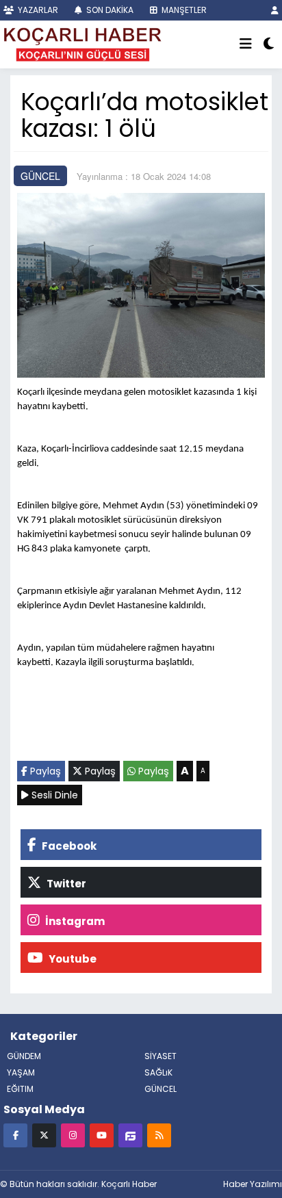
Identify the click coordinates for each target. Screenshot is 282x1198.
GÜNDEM (24, 1056)
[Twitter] (44, 1134)
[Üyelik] (275, 10)
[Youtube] (102, 1134)
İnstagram (74, 921)
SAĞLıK (158, 1072)
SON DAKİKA (108, 10)
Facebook (68, 846)
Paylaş (44, 771)
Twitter (65, 883)
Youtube (72, 959)
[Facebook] (15, 1134)
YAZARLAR (37, 10)
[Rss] (159, 1134)
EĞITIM (20, 1089)
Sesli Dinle (53, 795)
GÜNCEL (40, 176)
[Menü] (245, 44)
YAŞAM (21, 1072)
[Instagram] (73, 1134)
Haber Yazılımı (252, 1184)
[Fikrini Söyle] (130, 1134)
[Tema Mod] (269, 44)
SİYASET (160, 1056)
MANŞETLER (183, 10)
